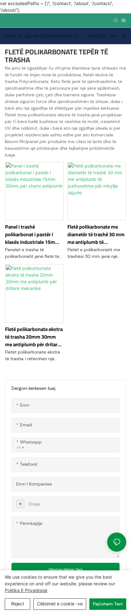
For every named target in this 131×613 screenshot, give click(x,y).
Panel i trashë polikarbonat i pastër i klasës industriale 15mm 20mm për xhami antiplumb (32, 234)
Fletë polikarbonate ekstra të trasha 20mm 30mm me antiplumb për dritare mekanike (34, 336)
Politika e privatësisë (26, 590)
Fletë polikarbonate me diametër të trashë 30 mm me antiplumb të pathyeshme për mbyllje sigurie (96, 234)
